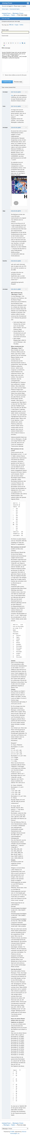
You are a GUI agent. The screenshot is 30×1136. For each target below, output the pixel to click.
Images (16, 24)
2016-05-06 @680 (16, 127)
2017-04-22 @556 (16, 106)
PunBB (12, 1131)
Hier (12, 95)
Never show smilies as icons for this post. (16, 75)
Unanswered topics (15, 9)
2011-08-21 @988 (16, 289)
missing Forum (7, 3)
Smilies (21, 24)
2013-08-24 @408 (16, 261)
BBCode (11, 24)
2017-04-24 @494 (16, 92)
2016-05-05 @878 (16, 211)
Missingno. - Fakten (9, 15)
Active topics (5, 9)
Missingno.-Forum (18, 13)
